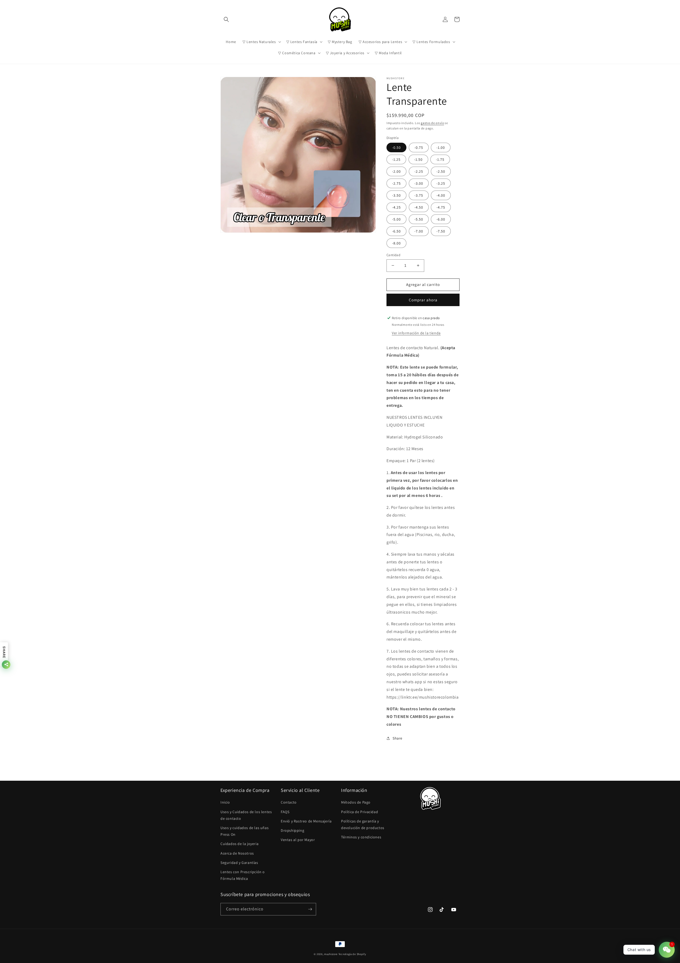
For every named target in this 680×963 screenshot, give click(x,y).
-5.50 (418, 219)
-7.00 (418, 231)
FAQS (285, 811)
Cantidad (393, 255)
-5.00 (396, 219)
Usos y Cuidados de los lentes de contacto (246, 815)
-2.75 (396, 183)
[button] (226, 19)
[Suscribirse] (310, 909)
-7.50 (440, 231)
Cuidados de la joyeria (239, 843)
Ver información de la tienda (416, 333)
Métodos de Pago (356, 802)
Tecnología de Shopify (352, 954)
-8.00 (396, 243)
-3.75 (418, 195)
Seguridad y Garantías (239, 862)
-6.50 (396, 231)
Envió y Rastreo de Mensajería (306, 821)
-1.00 (440, 147)
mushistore (331, 954)
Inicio (225, 802)
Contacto (289, 802)
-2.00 (396, 171)
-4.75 (440, 207)
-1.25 (396, 159)
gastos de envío (432, 123)
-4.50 (418, 207)
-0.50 (396, 147)
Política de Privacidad (359, 811)
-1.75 (440, 159)
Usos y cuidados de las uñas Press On (244, 831)
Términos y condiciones (361, 837)
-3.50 (396, 195)
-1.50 (418, 159)
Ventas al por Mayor (298, 839)
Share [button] (397, 738)
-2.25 (418, 171)
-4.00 (440, 195)
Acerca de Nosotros (237, 853)
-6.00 (440, 219)
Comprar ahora (423, 299)
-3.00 (418, 183)
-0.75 (418, 147)
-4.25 (396, 207)
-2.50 (440, 171)
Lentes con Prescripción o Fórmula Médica (242, 875)
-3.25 (440, 183)
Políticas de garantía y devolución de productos (362, 824)
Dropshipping (292, 830)
